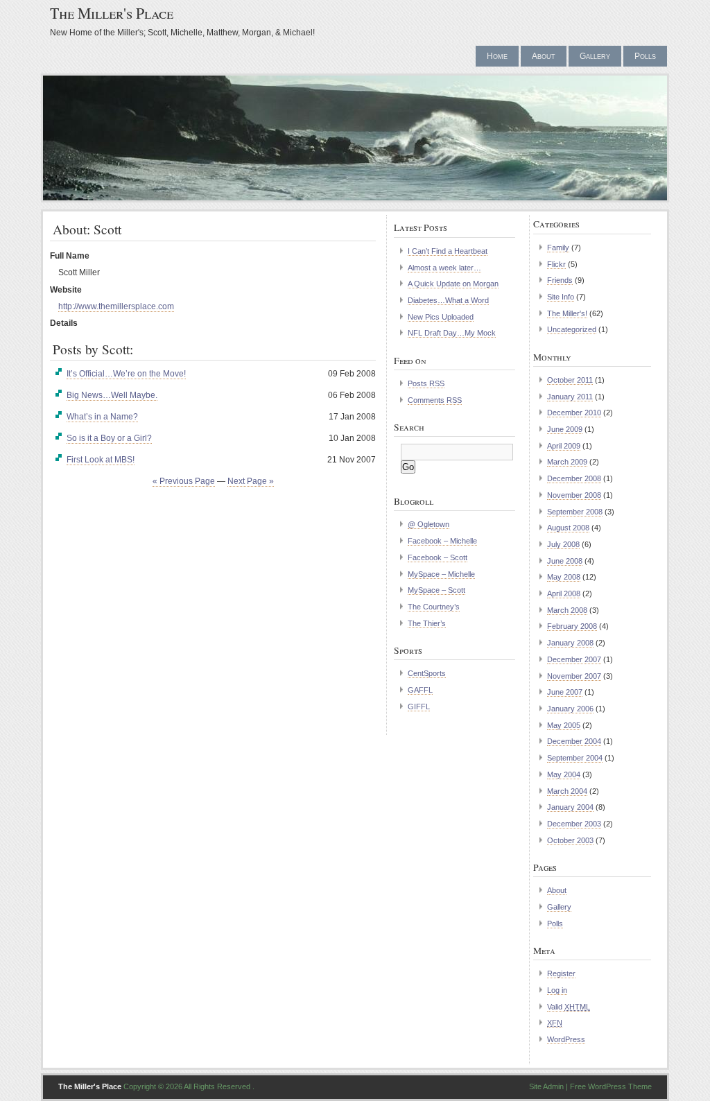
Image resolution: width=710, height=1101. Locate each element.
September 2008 (575, 512)
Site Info (560, 297)
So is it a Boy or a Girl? (109, 438)
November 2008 (574, 495)
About (543, 56)
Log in (557, 990)
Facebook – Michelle (442, 541)
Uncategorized (571, 329)
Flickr (556, 264)
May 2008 (563, 577)
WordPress (566, 1039)
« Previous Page (184, 481)
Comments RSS (435, 400)
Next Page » (250, 481)
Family (558, 247)
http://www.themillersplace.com (116, 306)
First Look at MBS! (101, 460)
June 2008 (564, 561)
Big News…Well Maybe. (112, 395)
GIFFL (419, 706)
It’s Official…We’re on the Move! (126, 374)
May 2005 (563, 725)
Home (497, 56)
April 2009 (563, 446)
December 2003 (574, 824)
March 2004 (567, 791)
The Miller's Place (111, 13)
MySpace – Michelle (441, 574)
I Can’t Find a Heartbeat (447, 251)
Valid (568, 1007)
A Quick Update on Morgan (453, 283)
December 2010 (574, 412)
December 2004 (574, 741)
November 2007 (574, 676)
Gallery (595, 56)
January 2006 (570, 708)
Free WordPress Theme (611, 1086)
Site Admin (546, 1086)
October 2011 (570, 380)
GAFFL (420, 690)
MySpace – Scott (436, 590)
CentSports (427, 673)
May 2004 (563, 774)
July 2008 (563, 544)
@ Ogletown (428, 524)
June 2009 (564, 429)
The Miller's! (567, 313)
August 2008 (568, 527)
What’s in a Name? (102, 417)
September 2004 (575, 758)
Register (561, 973)
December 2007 (574, 659)
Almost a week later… (444, 267)
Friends (560, 280)
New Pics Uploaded (441, 317)
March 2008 (567, 610)
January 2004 (570, 807)
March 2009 (567, 462)
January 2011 (570, 396)
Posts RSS (426, 383)
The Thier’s (427, 623)
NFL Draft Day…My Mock (452, 333)
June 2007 (564, 692)
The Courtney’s (434, 606)
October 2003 (570, 840)
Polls (645, 56)
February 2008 (572, 626)
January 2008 (570, 643)
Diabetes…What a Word (448, 300)
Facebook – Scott (437, 557)
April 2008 (563, 593)
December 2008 (574, 478)
